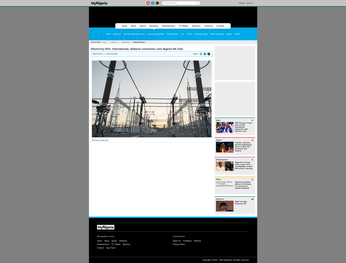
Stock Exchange (217, 34)
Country (220, 26)
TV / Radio (183, 26)
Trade (189, 34)
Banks (229, 34)
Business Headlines (155, 34)
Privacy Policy (179, 244)
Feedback (187, 241)
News (133, 26)
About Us (249, 3)
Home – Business (113, 34)
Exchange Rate (200, 34)
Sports (143, 26)
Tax (182, 34)
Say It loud (110, 248)
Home (124, 26)
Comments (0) (111, 54)
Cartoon (100, 248)
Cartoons (208, 26)
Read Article (126, 42)
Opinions (196, 26)
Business (154, 26)
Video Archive (172, 34)
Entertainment (168, 26)
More (237, 34)
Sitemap (242, 3)
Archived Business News (134, 34)
